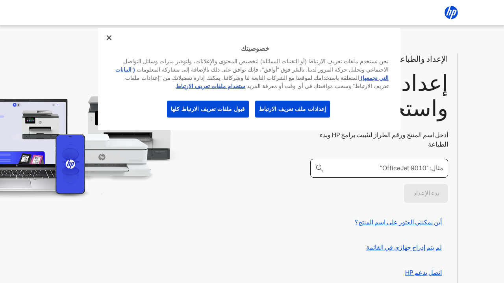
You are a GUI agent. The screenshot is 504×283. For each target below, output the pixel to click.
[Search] (319, 168)
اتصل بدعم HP (423, 272)
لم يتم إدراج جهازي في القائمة (404, 247)
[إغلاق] (109, 37)
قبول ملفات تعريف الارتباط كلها (208, 109)
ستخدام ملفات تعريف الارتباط (210, 86)
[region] (249, 79)
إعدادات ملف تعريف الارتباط (292, 109)
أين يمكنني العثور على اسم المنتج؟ (398, 222)
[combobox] (379, 168)
